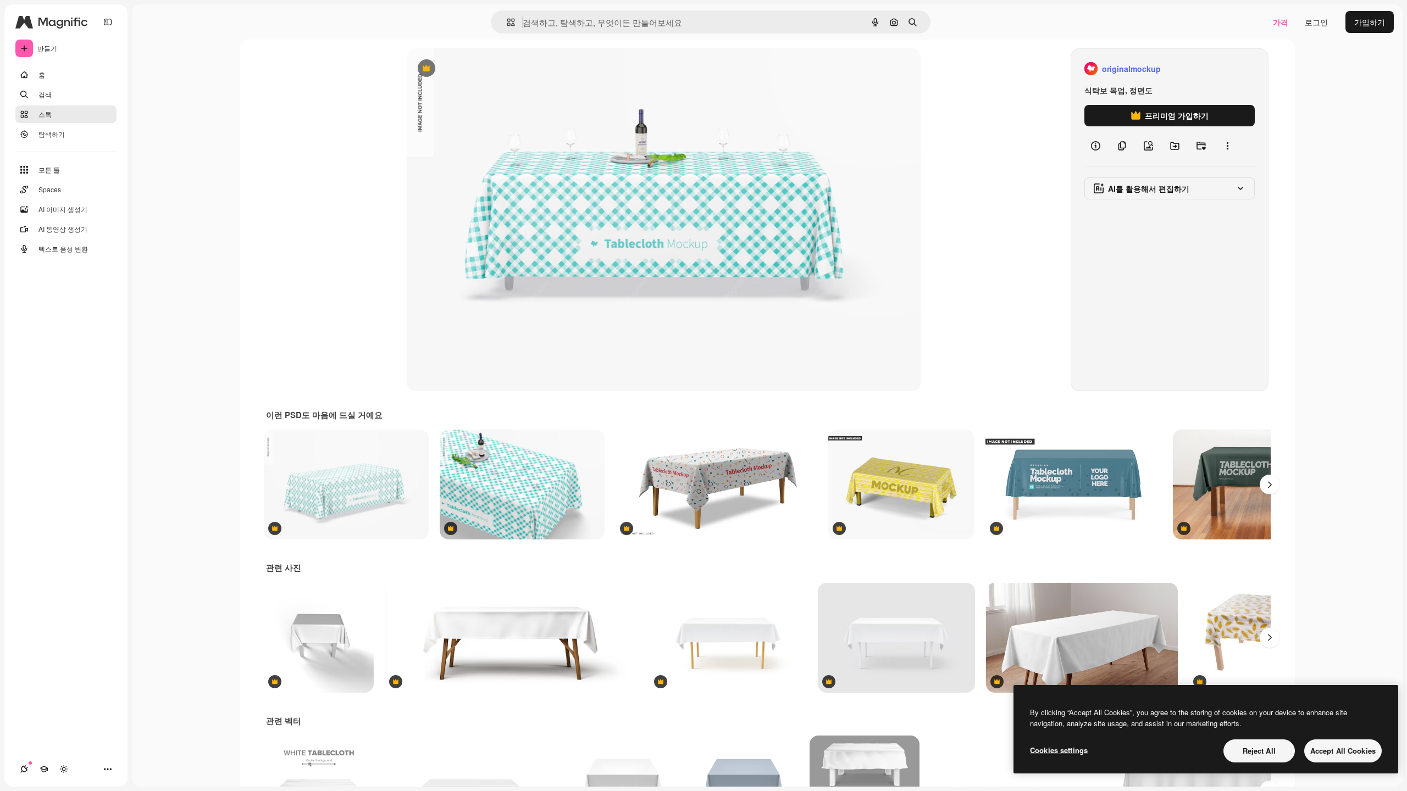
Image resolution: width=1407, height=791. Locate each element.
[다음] (1269, 484)
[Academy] (44, 769)
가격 (1280, 21)
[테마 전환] (64, 769)
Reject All (1259, 750)
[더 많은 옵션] (1227, 146)
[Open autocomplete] (506, 22)
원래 (470, 69)
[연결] (24, 769)
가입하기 (1369, 21)
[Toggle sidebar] (108, 22)
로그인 (1316, 21)
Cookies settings (1059, 750)
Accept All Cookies (1343, 750)
